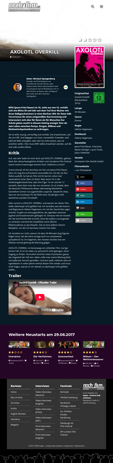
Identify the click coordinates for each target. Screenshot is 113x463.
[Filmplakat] (89, 69)
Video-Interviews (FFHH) (43, 411)
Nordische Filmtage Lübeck (68, 404)
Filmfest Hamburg (68, 397)
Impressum (68, 446)
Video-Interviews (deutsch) (43, 393)
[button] (84, 176)
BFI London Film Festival (68, 433)
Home (14, 391)
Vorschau (15, 402)
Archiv (14, 408)
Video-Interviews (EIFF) (43, 419)
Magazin (15, 424)
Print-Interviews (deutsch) (43, 428)
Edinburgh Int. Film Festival (67, 425)
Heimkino (15, 419)
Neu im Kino (16, 397)
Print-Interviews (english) (43, 436)
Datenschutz (79, 446)
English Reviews (18, 413)
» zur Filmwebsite (83, 170)
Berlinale (64, 391)
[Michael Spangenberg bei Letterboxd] (66, 87)
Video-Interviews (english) (43, 402)
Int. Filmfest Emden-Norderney (66, 414)
